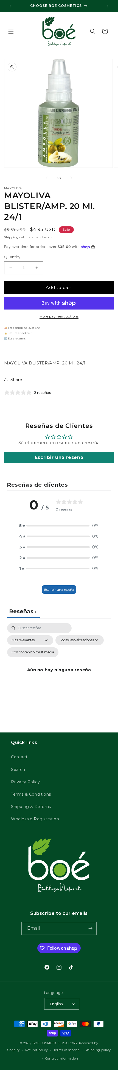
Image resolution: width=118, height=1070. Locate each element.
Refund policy (36, 1050)
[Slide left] (47, 178)
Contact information (61, 1058)
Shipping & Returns (31, 806)
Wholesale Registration (35, 819)
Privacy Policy (25, 781)
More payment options (59, 316)
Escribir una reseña (59, 457)
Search (18, 769)
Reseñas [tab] (23, 611)
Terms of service (67, 1050)
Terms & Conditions (31, 794)
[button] (11, 31)
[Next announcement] (108, 6)
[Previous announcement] (10, 6)
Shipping (11, 237)
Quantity (12, 257)
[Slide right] (71, 178)
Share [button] (16, 379)
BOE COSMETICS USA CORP (55, 1043)
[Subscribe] (90, 928)
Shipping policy (98, 1050)
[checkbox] (32, 652)
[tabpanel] (59, 676)
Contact (19, 756)
